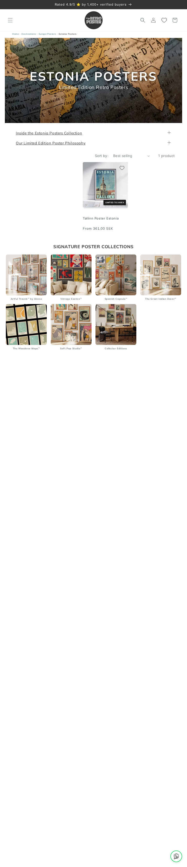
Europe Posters (47, 34)
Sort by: (101, 156)
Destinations (28, 34)
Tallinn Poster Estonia (101, 218)
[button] (10, 20)
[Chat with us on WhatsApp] (176, 856)
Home (15, 34)
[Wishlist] (164, 20)
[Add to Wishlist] (122, 168)
